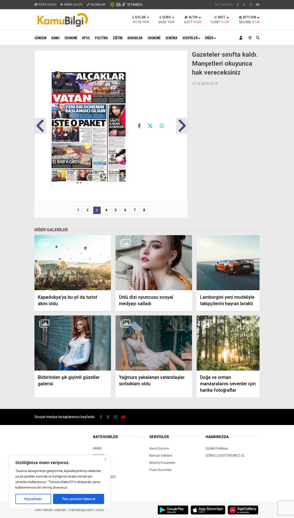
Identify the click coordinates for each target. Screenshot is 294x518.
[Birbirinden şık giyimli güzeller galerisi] (72, 343)
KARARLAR (135, 37)
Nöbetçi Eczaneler (162, 463)
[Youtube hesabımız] (258, 4)
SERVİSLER (190, 37)
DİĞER (209, 37)
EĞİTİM (117, 37)
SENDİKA (171, 37)
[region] (59, 482)
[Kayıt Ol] (241, 37)
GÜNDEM (40, 37)
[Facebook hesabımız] (238, 4)
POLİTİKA (101, 37)
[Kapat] (105, 459)
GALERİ (47, 4)
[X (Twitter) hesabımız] (244, 4)
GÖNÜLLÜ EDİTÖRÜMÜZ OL (225, 455)
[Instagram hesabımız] (250, 4)
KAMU (55, 37)
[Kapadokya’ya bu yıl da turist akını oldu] (72, 262)
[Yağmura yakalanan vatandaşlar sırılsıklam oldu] (154, 343)
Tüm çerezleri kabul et (78, 499)
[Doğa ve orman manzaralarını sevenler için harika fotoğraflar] (228, 343)
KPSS (86, 37)
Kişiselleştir (33, 499)
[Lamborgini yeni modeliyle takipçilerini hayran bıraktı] (228, 262)
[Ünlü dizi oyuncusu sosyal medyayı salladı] (154, 262)
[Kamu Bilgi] (62, 26)
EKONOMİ (71, 37)
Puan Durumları (160, 470)
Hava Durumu (159, 448)
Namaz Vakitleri (160, 455)
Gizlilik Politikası (217, 448)
